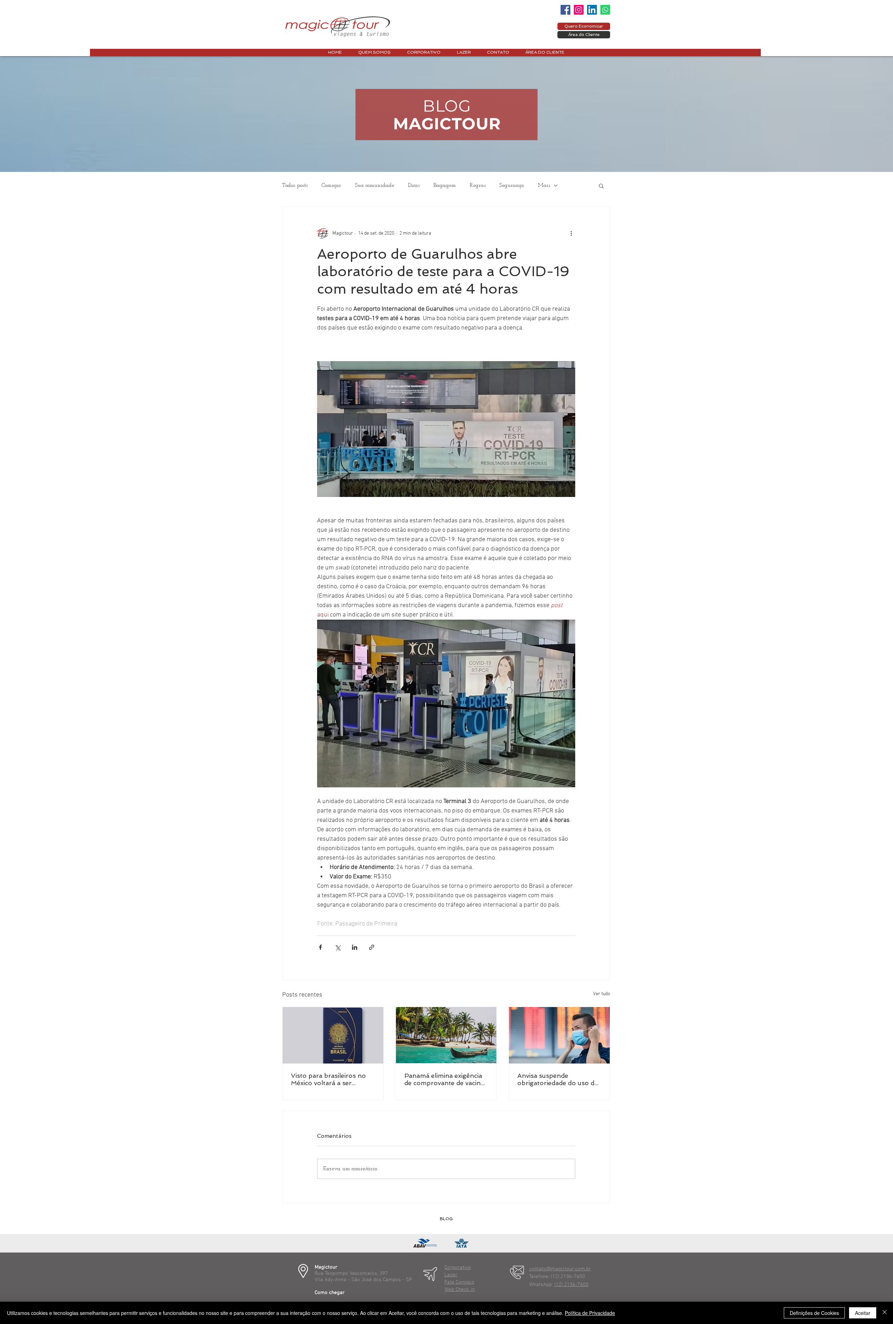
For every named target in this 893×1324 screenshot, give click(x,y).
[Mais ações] (571, 233)
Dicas (414, 185)
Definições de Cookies (814, 1312)
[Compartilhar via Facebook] (320, 947)
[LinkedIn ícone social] (592, 10)
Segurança (512, 185)
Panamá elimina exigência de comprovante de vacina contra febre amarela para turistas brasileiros (444, 1079)
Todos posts (295, 185)
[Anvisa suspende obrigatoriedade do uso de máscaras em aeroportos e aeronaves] (559, 1035)
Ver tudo (601, 994)
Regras (478, 185)
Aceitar (862, 1312)
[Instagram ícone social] (579, 10)
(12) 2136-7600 (571, 1284)
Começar (331, 185)
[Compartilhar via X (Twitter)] (337, 947)
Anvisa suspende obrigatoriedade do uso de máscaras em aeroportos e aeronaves (558, 1079)
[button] (601, 185)
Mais (544, 185)
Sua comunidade (374, 185)
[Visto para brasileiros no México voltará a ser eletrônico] (333, 1035)
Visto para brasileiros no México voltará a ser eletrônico (328, 1079)
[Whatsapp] (605, 10)
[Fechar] (884, 1312)
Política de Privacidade (590, 1312)
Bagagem (445, 185)
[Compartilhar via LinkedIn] (354, 947)
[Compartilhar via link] (371, 947)
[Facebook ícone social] (565, 10)
